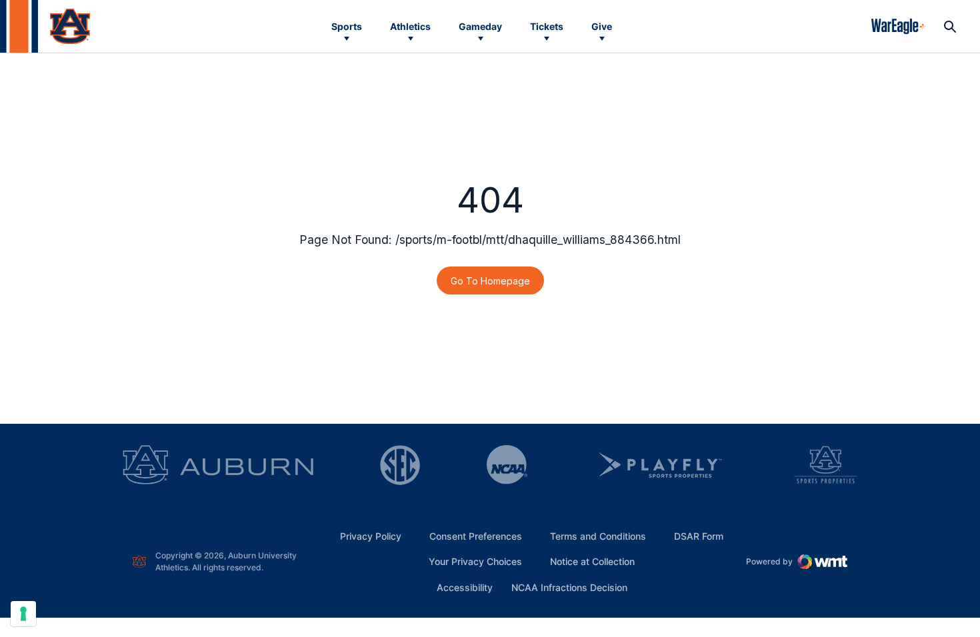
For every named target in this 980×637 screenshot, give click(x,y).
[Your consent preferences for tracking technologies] (23, 613)
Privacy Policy (370, 536)
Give (601, 26)
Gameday (480, 26)
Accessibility (465, 587)
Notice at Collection (592, 561)
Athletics (410, 26)
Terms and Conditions (598, 536)
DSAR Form (698, 536)
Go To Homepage (490, 281)
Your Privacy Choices (475, 561)
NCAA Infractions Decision (569, 587)
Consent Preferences (475, 536)
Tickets (546, 26)
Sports (346, 26)
